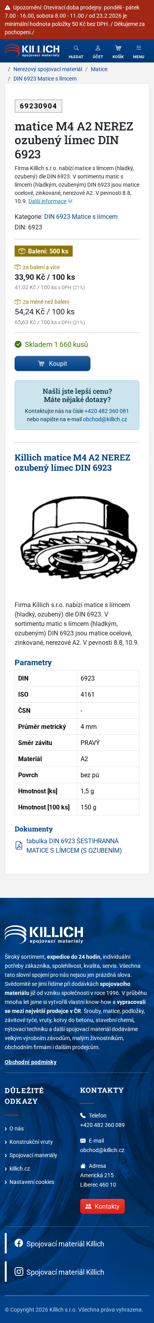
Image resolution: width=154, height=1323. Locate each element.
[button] (98, 51)
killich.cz (19, 1168)
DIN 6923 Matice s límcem (81, 216)
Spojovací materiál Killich (65, 1243)
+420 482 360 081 (107, 410)
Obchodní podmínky (30, 1062)
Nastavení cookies (31, 1181)
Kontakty (107, 1206)
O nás (16, 1128)
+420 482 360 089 (102, 1124)
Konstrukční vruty (31, 1141)
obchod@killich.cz (105, 419)
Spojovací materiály (33, 1155)
